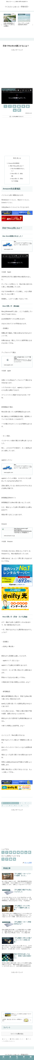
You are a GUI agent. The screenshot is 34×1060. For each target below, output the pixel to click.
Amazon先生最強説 (13, 163)
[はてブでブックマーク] (14, 106)
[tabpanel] (9, 24)
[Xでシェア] (5, 106)
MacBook (28, 803)
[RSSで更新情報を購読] (14, 859)
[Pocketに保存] (19, 106)
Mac (22, 803)
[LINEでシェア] (23, 106)
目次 (14, 158)
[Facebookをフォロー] (6, 859)
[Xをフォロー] (3, 859)
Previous (1, 25)
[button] (19, 110)
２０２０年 (25, 805)
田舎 (12, 805)
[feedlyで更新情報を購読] (10, 859)
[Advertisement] (17, 68)
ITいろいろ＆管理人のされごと (10, 803)
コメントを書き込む (17, 1033)
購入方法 (18, 805)
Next (33, 25)
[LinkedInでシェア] (15, 110)
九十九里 (5, 805)
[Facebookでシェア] (10, 106)
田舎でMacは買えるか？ (17, 166)
